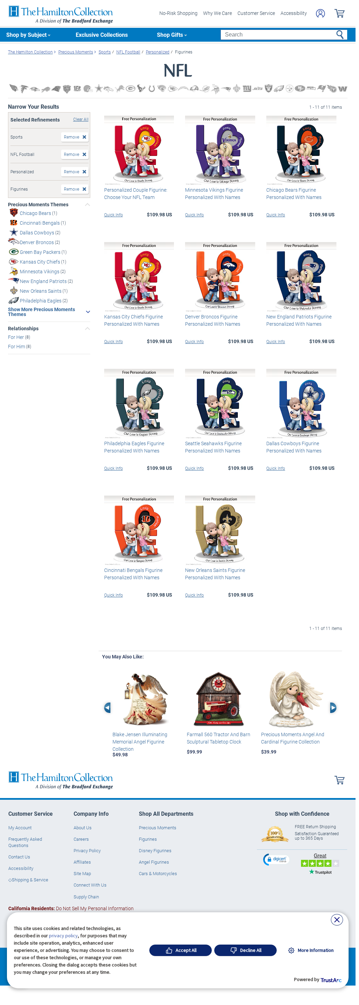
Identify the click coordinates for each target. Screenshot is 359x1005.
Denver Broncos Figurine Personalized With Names (212, 320)
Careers (81, 839)
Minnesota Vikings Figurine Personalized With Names (214, 193)
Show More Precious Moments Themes (41, 312)
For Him (17, 346)
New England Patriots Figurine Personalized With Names (299, 320)
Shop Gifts (170, 34)
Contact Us (19, 857)
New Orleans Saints (41, 291)
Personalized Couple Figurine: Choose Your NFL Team (135, 193)
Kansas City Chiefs (40, 261)
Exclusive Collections (102, 34)
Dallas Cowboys (37, 232)
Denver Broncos (37, 242)
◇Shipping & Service (28, 880)
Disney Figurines (155, 850)
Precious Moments (157, 827)
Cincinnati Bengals (40, 222)
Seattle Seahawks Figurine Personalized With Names (213, 447)
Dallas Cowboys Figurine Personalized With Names (294, 447)
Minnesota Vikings (40, 271)
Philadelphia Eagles (41, 300)
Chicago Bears (36, 213)
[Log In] (320, 13)
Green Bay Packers (40, 252)
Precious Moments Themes (38, 204)
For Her (16, 337)
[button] (277, 859)
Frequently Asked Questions (25, 842)
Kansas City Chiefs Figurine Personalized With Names (133, 320)
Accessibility (294, 13)
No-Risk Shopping (178, 13)
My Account (20, 827)
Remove (71, 137)
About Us (83, 827)
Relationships (23, 328)
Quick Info (113, 214)
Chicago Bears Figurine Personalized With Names (294, 193)
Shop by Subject (26, 34)
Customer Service (256, 13)
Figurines (148, 839)
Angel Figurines (154, 862)
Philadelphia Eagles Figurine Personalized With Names (134, 447)
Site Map (82, 873)
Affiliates (82, 862)
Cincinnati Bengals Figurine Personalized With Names (133, 574)
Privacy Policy (87, 850)
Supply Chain (86, 897)
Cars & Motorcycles (158, 873)
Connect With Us (90, 885)
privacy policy (63, 935)
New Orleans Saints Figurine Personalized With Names (215, 574)
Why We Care (217, 13)
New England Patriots (44, 281)
